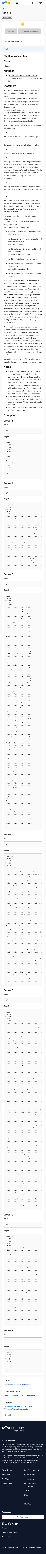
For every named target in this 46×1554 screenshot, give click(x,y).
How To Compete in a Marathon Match (19, 1395)
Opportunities (29, 1479)
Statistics (27, 1504)
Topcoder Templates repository (16, 1409)
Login (40, 2)
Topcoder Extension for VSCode (17, 1406)
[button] (17, 2)
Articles (27, 1499)
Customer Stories (8, 1483)
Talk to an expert (23, 1517)
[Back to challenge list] (3, 9)
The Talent (5, 1479)
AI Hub (26, 1491)
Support (4, 1528)
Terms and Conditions (9, 1532)
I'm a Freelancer (29, 1475)
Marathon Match (7, 17)
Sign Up (30, 2)
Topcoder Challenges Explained (17, 1384)
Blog (26, 1495)
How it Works (6, 1475)
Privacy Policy (6, 1537)
